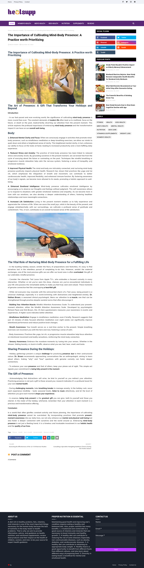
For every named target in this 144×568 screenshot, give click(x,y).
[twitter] (126, 1)
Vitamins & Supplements (107, 133)
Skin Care (112, 130)
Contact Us (132, 565)
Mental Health (37, 432)
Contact (27, 2)
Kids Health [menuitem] (53, 23)
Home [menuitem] (12, 23)
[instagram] (130, 1)
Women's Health (18, 30)
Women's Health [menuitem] (24, 23)
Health (20, 432)
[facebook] (123, 1)
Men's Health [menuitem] (40, 23)
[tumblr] (105, 52)
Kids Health (120, 122)
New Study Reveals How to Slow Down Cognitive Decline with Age (120, 106)
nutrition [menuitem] (66, 23)
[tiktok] (126, 52)
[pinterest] (134, 1)
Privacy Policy (18, 2)
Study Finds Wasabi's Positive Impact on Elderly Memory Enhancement (120, 66)
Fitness (14, 432)
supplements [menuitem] (78, 23)
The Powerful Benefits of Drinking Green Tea (119, 97)
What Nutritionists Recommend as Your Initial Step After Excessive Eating (121, 87)
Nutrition (101, 130)
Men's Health (28, 432)
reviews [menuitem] (90, 23)
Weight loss (125, 133)
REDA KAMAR (13, 44)
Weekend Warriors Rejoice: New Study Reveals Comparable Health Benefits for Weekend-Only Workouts (120, 77)
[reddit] (126, 47)
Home (10, 2)
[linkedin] (105, 47)
